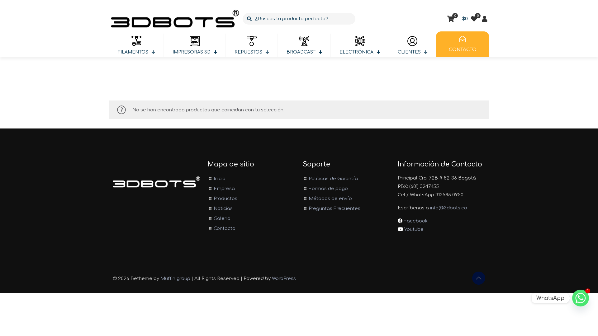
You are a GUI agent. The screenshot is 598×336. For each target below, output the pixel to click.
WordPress (284, 278)
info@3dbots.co (448, 208)
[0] (474, 19)
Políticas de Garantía (333, 178)
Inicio (219, 178)
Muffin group (175, 278)
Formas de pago (328, 188)
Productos (225, 198)
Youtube (413, 229)
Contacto (224, 228)
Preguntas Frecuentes (334, 208)
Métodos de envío (330, 198)
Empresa (224, 188)
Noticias (223, 208)
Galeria (222, 218)
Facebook (415, 221)
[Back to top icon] (478, 278)
